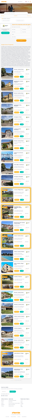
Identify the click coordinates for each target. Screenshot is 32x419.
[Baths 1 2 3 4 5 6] (21, 34)
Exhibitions (2, 404)
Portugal (22, 403)
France (22, 402)
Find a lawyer (10, 401)
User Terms (19, 416)
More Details (16, 76)
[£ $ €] (30, 27)
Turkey (22, 406)
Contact (2, 401)
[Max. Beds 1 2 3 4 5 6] (27, 29)
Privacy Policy (7, 416)
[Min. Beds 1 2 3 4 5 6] (16, 29)
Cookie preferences (24, 416)
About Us (2, 400)
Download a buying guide (12, 400)
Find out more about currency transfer (14, 403)
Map (26, 76)
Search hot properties (12, 404)
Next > (21, 380)
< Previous (12, 380)
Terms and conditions (13, 416)
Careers (2, 403)
